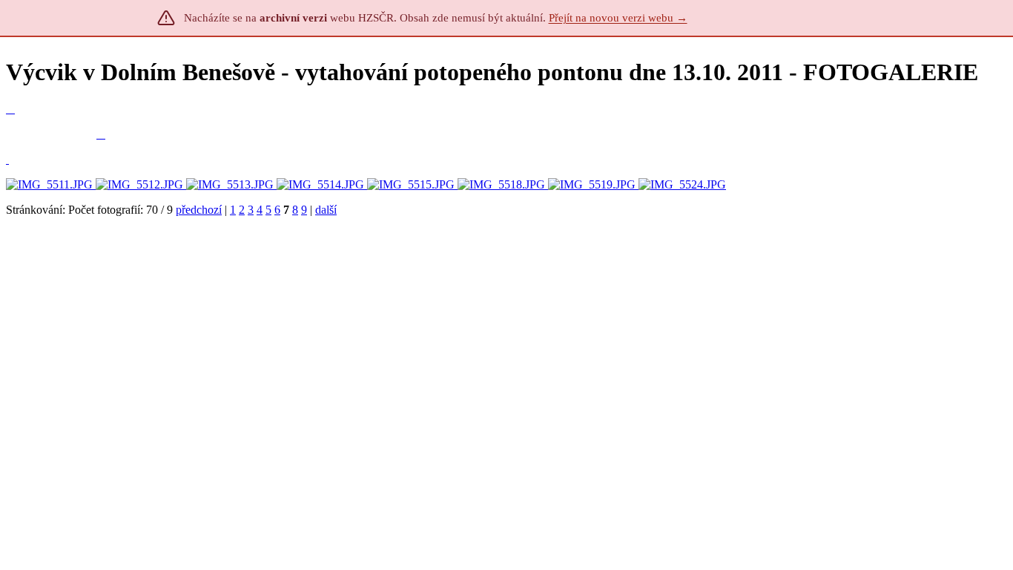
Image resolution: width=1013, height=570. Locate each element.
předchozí (199, 209)
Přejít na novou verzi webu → (618, 18)
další (326, 209)
